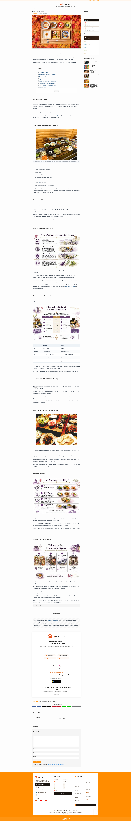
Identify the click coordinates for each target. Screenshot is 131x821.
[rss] (96, 0)
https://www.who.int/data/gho (63, 623)
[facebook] (89, 0)
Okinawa (88, 798)
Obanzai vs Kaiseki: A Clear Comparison (47, 81)
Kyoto (36, 13)
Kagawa (88, 789)
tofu (39, 182)
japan (40, 701)
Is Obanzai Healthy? (43, 87)
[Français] (38, 800)
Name (34, 748)
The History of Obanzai (43, 76)
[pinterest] (93, 0)
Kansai (34, 13)
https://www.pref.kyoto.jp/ (53, 620)
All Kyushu (88, 799)
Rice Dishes (66, 781)
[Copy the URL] (76, 706)
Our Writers (65, 810)
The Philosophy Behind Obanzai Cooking (47, 83)
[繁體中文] (41, 800)
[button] (36, 706)
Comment (35, 734)
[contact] (97, 0)
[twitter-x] (90, 0)
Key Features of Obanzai (44, 72)
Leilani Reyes (37, 717)
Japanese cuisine (44, 701)
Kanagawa (78, 793)
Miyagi (77, 786)
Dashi (59, 459)
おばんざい (54, 701)
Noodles (66, 779)
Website (34, 756)
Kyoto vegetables (40, 284)
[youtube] (94, 0)
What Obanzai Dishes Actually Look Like (47, 74)
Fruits (55, 790)
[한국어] (43, 800)
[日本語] (48, 800)
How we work (66, 813)
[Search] (98, 0)
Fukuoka (88, 796)
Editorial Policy (59, 810)
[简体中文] (46, 800)
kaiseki (51, 301)
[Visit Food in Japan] (56, 636)
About (55, 810)
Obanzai (51, 701)
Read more (56, 90)
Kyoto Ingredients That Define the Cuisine (47, 85)
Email (34, 752)
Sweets (56, 788)
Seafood (56, 783)
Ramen (56, 779)
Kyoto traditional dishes (70, 286)
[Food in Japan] (65, 4)
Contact (70, 810)
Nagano (77, 800)
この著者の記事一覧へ (61, 718)
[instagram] (92, 0)
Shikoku (87, 792)
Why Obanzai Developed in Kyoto (46, 79)
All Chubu (77, 802)
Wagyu (65, 783)
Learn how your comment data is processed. (56, 764)
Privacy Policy (75, 810)
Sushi (55, 781)
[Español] (36, 800)
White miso (58, 115)
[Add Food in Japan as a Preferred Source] (56, 681)
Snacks (66, 788)
